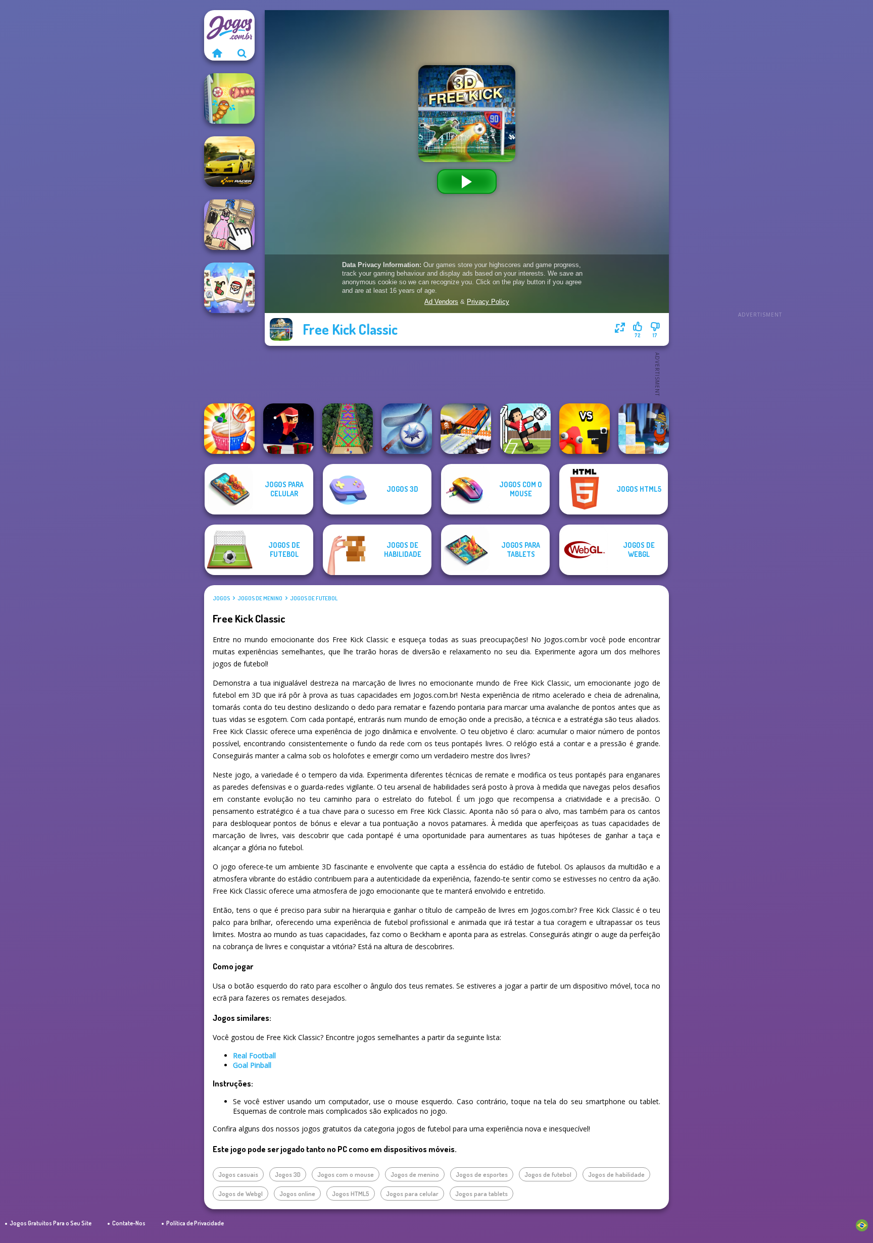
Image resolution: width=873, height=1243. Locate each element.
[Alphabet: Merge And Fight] (584, 428)
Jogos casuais (238, 1174)
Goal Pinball (252, 1065)
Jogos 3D (288, 1174)
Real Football (254, 1055)
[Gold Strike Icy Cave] (643, 428)
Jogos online (297, 1193)
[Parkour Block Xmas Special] (288, 428)
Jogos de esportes (482, 1174)
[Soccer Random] (525, 428)
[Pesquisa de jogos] (242, 53)
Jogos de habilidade (616, 1174)
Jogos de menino (259, 598)
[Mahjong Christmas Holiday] (229, 288)
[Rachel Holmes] (229, 428)
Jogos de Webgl (240, 1193)
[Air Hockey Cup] (406, 428)
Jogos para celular (412, 1193)
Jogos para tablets (481, 1193)
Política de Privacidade (195, 1223)
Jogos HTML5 (350, 1193)
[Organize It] (229, 224)
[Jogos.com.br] (216, 53)
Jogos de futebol (313, 598)
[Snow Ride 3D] (466, 428)
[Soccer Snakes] (229, 98)
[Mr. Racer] (229, 161)
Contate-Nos (129, 1223)
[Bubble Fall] (347, 428)
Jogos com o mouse (345, 1174)
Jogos (221, 598)
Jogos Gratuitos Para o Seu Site (50, 1223)
